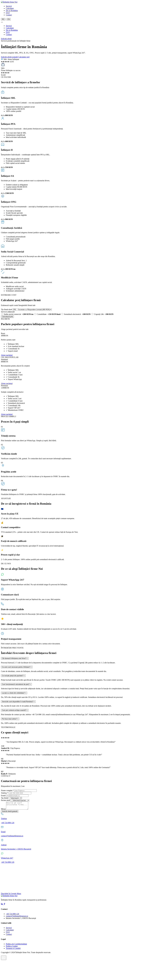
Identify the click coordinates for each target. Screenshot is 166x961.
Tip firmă (4, 798)
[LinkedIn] (2, 904)
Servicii (9, 6)
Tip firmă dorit (6, 309)
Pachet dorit (5, 800)
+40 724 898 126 (12, 914)
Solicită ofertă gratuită (9, 57)
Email (3, 796)
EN (9, 19)
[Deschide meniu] (2, 22)
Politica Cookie (12, 946)
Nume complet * (7, 790)
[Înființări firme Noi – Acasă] (9, 2)
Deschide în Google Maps (11, 893)
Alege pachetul (7, 355)
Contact (9, 15)
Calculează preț (7, 317)
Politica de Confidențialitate (16, 944)
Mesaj (3, 809)
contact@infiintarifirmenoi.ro (17, 916)
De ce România (12, 10)
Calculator (10, 8)
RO (3, 19)
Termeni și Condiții (13, 948)
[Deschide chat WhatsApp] (3, 958)
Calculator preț (24, 57)
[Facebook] (4, 904)
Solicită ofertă (6, 39)
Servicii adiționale (8, 312)
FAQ (8, 13)
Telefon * (4, 793)
